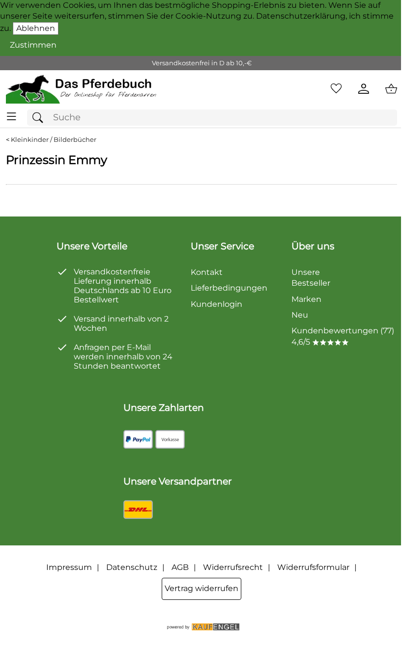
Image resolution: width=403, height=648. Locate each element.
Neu (299, 315)
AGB (180, 567)
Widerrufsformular (313, 567)
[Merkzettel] (336, 89)
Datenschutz (131, 567)
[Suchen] (40, 117)
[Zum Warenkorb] (391, 89)
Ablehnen (35, 28)
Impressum (69, 567)
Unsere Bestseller (310, 278)
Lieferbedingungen (229, 288)
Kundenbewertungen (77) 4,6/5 (342, 336)
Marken (306, 299)
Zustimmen (33, 45)
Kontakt (207, 272)
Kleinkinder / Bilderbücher (53, 139)
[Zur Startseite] (82, 89)
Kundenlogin (216, 304)
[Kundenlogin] (364, 89)
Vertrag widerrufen (201, 588)
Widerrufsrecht (233, 567)
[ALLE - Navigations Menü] (11, 116)
